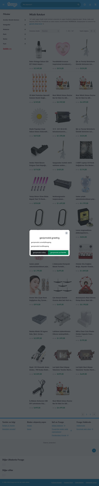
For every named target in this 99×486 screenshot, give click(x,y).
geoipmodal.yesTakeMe (58, 252)
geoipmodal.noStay (39, 252)
